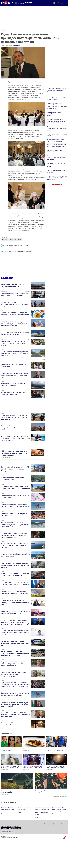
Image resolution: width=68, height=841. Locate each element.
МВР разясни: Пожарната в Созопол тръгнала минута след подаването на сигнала (15, 565)
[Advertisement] (23, 264)
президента (5, 239)
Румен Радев (13, 239)
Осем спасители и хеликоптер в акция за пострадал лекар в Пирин (15, 694)
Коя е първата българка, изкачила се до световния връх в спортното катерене (7, 809)
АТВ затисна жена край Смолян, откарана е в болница (12, 478)
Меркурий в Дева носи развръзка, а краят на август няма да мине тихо (55, 766)
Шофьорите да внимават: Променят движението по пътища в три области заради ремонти (15, 354)
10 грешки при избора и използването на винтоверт (49, 791)
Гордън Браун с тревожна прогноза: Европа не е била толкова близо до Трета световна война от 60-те (57, 105)
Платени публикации (53, 822)
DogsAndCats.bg (18, 822)
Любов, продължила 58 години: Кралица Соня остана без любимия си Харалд (15, 603)
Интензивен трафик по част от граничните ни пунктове (12, 285)
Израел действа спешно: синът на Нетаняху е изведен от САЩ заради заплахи (57, 177)
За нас (41, 822)
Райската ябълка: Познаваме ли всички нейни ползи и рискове (56, 145)
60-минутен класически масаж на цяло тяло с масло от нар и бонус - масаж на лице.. (15, 453)
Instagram (29, 251)
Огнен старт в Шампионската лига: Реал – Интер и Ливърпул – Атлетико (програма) (33, 767)
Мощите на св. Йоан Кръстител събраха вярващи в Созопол (15, 555)
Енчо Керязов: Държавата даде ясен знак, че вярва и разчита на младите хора (14, 375)
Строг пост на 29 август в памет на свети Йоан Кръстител (13, 724)
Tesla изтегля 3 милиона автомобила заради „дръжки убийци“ (55, 113)
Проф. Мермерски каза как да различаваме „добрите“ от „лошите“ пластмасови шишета (14, 324)
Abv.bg (2, 822)
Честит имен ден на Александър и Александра (13, 365)
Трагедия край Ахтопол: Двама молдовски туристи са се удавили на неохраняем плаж (14, 525)
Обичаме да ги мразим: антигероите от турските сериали (11, 749)
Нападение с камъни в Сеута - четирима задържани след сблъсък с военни (14, 304)
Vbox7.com (7, 822)
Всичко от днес (57, 184)
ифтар (19, 239)
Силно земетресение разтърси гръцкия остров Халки (15, 496)
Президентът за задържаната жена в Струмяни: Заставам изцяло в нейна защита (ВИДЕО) (14, 704)
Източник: (3, 237)
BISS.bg (29, 822)
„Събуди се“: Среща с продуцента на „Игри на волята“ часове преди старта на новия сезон (15, 417)
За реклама (46, 822)
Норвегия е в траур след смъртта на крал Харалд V (14, 515)
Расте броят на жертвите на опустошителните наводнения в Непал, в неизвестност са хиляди (15, 653)
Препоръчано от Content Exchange (59, 796)
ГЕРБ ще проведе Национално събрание (56, 171)
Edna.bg (19, 823)
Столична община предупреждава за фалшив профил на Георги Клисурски (15, 584)
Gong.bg (11, 822)
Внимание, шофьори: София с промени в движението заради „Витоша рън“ (56, 157)
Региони (28, 3)
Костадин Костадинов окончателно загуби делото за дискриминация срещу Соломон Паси (14, 535)
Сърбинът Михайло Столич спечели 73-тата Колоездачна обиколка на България (15, 469)
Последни (19, 3)
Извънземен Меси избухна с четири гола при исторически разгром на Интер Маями (59, 809)
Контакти (59, 822)
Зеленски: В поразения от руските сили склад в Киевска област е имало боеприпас (15, 428)
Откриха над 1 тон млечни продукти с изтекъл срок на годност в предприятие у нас (15, 674)
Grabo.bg (9, 823)
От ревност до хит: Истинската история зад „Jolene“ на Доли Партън (15, 612)
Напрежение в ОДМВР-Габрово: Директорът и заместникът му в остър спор (15, 643)
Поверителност (48, 823)
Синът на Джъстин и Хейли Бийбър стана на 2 (24, 808)
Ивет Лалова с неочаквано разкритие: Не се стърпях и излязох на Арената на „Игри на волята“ (15, 438)
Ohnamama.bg (3, 823)
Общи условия (15, 837)
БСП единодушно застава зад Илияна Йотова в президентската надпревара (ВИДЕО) (15, 633)
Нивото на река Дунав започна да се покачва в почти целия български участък (14, 545)
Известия (64, 823)
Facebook (22, 251)
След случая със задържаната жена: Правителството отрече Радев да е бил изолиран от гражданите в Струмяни (15, 685)
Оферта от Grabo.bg (4, 448)
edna (20, 812)
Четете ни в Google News (9, 831)
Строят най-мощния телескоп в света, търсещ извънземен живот (15, 333)
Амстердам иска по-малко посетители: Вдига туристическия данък (56, 128)
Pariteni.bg (14, 823)
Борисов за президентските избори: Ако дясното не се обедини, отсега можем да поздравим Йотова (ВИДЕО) (15, 622)
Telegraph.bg (32, 823)
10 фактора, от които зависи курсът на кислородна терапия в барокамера (56, 749)
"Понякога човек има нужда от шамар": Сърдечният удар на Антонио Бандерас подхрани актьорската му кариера (42, 811)
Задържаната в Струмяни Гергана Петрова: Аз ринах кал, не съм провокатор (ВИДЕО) (13, 664)
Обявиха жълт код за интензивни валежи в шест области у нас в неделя (15, 593)
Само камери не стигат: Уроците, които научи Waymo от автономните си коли (15, 294)
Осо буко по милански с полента (32, 749)
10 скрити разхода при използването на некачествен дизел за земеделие (15, 791)
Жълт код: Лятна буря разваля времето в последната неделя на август (56, 164)
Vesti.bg (23, 823)
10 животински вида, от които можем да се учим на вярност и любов (11, 766)
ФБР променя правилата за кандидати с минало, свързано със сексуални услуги (56, 121)
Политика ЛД (56, 823)
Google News (13, 251)
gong (54, 813)
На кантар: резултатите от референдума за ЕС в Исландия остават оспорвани (56, 97)
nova (3, 813)
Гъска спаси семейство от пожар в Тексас (57, 134)
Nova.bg (27, 823)
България (7, 277)
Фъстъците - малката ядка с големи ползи (55, 151)
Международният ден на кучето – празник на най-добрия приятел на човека (14, 343)
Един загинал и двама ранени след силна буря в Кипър (14, 384)
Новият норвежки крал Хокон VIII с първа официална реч (14, 394)
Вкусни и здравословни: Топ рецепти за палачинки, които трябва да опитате (15, 314)
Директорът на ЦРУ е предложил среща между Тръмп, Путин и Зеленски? (56, 90)
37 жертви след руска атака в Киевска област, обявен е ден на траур (15, 574)
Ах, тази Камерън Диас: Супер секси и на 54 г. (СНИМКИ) (55, 140)
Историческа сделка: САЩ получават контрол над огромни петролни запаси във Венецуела (15, 714)
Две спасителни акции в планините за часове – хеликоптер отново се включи (15, 506)
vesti (37, 817)
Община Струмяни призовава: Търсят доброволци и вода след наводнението (15, 487)
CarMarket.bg (24, 822)
